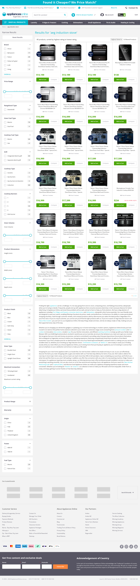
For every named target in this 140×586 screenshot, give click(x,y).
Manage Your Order (35, 516)
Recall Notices (61, 536)
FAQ (3, 525)
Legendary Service (14, 513)
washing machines (104, 332)
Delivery (4, 513)
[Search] (65, 15)
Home (4, 27)
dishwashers (90, 312)
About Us (114, 8)
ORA (86, 530)
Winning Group (116, 525)
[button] (107, 15)
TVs (54, 312)
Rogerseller (88, 533)
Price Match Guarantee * (67, 8)
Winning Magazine (118, 528)
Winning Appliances (118, 522)
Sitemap (31, 536)
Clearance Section (34, 525)
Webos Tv (104, 343)
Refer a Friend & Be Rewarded (38, 533)
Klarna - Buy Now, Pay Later (10, 528)
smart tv (75, 367)
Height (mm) (8, 253)
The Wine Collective (118, 516)
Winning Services (117, 530)
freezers (67, 367)
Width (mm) (8, 270)
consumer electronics (76, 312)
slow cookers (57, 332)
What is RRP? (6, 536)
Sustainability (61, 533)
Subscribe (60, 567)
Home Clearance (90, 528)
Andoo (87, 513)
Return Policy (71, 528)
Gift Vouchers (33, 519)
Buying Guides (6, 516)
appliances (53, 306)
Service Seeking (117, 513)
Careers (59, 516)
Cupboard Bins (58, 364)
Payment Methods (7, 519)
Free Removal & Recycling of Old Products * (41, 8)
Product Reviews (7, 522)
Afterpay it (5, 530)
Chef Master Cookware (90, 343)
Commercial (60, 519)
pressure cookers (120, 330)
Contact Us (32, 513)
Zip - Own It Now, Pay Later (10, 533)
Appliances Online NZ (91, 519)
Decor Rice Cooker (45, 321)
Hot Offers (32, 530)
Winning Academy (117, 519)
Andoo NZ (88, 516)
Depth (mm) (8, 287)
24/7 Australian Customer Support (92, 8)
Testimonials (61, 525)
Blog (58, 522)
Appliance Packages (35, 528)
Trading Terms (61, 528)
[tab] (17, 45)
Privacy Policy (61, 530)
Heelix (87, 525)
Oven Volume (8, 227)
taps (69, 332)
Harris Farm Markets (91, 522)
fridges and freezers (62, 312)
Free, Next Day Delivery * (13, 8)
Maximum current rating (12, 379)
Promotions (32, 522)
